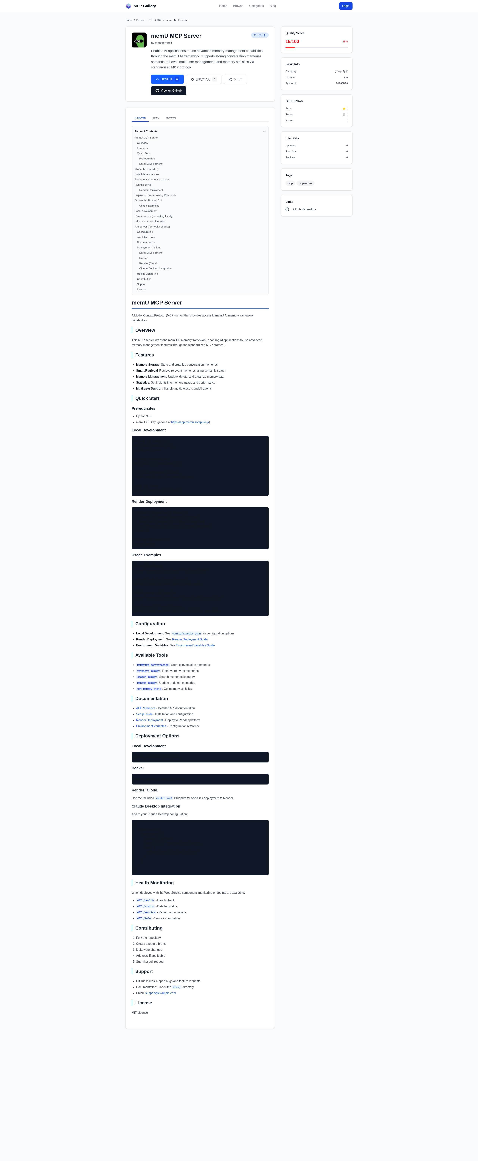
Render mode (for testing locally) (154, 216)
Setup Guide (144, 714)
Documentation (146, 242)
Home (223, 5)
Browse (238, 5)
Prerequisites (147, 158)
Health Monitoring (147, 273)
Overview (142, 142)
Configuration (145, 231)
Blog (273, 5)
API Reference (146, 708)
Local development (146, 210)
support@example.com (160, 993)
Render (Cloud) (148, 263)
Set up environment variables (152, 179)
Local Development (150, 163)
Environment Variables (151, 726)
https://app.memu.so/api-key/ (190, 422)
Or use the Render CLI (148, 200)
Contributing (144, 278)
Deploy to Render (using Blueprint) (155, 195)
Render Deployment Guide (190, 639)
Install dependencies (147, 174)
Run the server (143, 184)
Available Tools (146, 237)
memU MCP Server (146, 137)
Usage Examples (149, 205)
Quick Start (143, 153)
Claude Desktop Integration (155, 268)
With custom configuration (150, 221)
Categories (256, 5)
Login (346, 5)
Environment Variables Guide (195, 645)
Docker (143, 257)
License (141, 289)
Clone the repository (147, 168)
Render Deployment (151, 189)
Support (141, 284)
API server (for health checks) (152, 226)
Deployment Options (149, 247)
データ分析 (155, 20)
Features (142, 148)
